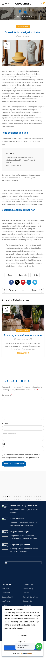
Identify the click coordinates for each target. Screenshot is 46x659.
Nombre (5, 423)
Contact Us (27, 601)
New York (5, 588)
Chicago (5, 605)
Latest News (27, 605)
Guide (10, 275)
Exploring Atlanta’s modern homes (23, 335)
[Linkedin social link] (28, 282)
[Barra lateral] (3, 201)
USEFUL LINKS (28, 584)
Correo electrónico (9, 434)
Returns (26, 593)
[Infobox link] (23, 159)
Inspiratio (23, 275)
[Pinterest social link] (23, 282)
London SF (6, 593)
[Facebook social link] (11, 282)
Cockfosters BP (7, 597)
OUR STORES (7, 584)
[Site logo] (23, 4)
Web (3, 444)
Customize (22, 635)
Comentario (7, 395)
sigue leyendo (23, 353)
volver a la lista (23, 290)
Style (36, 275)
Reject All (22, 642)
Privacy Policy (28, 588)
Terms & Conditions (30, 597)
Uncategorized (26, 17)
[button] (3, 496)
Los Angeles (6, 601)
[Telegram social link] (34, 282)
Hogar (16, 17)
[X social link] (17, 282)
